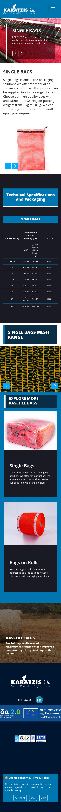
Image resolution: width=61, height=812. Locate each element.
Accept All (20, 797)
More (43, 797)
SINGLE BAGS (30, 219)
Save (33, 797)
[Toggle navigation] (53, 9)
